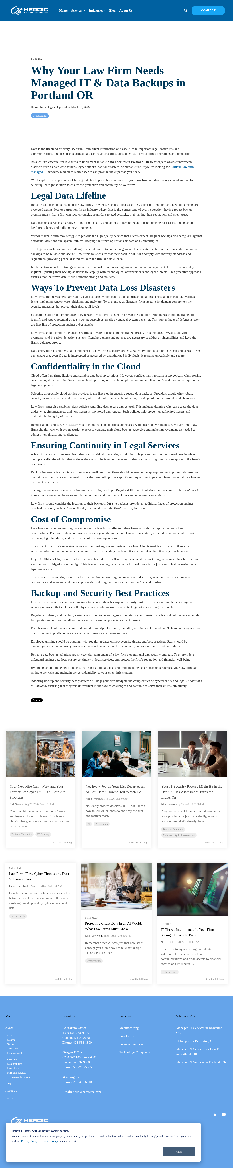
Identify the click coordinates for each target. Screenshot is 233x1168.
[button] (216, 1114)
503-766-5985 (82, 1067)
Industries (96, 10)
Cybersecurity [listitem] (18, 916)
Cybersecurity (40, 115)
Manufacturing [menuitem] (14, 1063)
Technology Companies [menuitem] (19, 1077)
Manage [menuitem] (11, 1039)
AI (88, 823)
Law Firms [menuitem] (13, 1068)
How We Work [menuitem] (15, 1052)
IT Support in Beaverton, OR (195, 1041)
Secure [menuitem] (10, 1044)
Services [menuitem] (10, 1035)
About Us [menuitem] (11, 1090)
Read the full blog (62, 842)
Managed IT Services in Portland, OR (201, 1062)
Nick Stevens (16, 804)
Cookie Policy (50, 1141)
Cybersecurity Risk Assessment (179, 835)
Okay (179, 1151)
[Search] (185, 10)
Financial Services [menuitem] (16, 1072)
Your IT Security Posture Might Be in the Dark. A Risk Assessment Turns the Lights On (191, 791)
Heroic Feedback (19, 886)
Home (63, 10)
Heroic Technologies (43, 107)
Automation (102, 823)
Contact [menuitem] (9, 1098)
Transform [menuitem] (12, 1048)
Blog (112, 10)
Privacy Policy (29, 1141)
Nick (163, 942)
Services (77, 10)
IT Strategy (43, 834)
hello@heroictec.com (87, 1092)
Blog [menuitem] (8, 1083)
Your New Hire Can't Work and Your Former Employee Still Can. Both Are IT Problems (40, 791)
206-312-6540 (82, 1082)
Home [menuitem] (9, 1027)
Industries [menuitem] (11, 1059)
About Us (126, 10)
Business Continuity (21, 834)
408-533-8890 (82, 1042)
